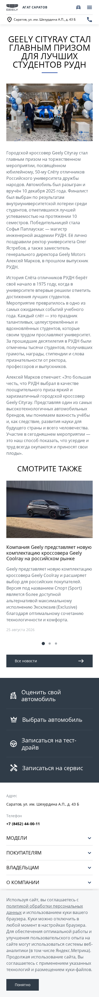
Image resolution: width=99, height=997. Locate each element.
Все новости (26, 660)
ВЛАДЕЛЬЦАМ (22, 868)
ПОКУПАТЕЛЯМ (23, 853)
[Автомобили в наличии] (78, 7)
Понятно (22, 984)
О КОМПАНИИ (22, 882)
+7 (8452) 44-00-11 (23, 823)
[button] (43, 643)
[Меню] (89, 7)
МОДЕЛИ (16, 838)
